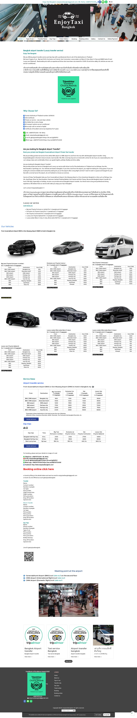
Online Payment (113, 39)
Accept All (106, 714)
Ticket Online (63, 39)
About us (56, 678)
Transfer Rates (42, 39)
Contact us (57, 696)
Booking (74, 39)
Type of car (57, 680)
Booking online (84, 39)
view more (69, 661)
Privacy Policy (73, 714)
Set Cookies (98, 714)
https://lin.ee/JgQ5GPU (50, 137)
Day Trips (53, 39)
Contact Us (101, 39)
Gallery (93, 39)
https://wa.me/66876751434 (52, 140)
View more (28, 656)
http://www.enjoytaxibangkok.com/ (43, 465)
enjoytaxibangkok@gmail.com (68, 475)
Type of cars (30, 39)
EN (112, 2)
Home (20, 39)
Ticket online (57, 688)
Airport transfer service (33, 383)
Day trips (56, 685)
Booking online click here (38, 469)
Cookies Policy (82, 714)
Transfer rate (57, 683)
